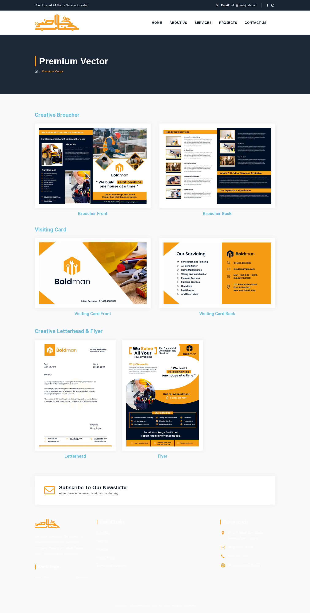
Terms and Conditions (111, 565)
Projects (228, 22)
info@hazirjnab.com (244, 5)
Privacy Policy (106, 557)
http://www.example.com (244, 565)
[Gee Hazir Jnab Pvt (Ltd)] (57, 23)
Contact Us (255, 22)
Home (157, 22)
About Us (178, 22)
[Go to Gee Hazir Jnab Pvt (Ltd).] (36, 71)
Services (203, 22)
